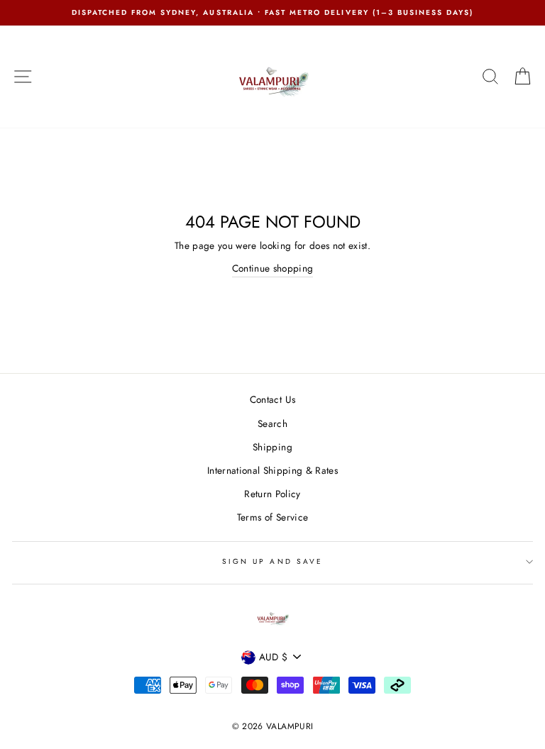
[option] (272, 12)
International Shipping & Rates (272, 470)
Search (272, 423)
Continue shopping (273, 268)
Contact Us (272, 399)
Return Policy (272, 494)
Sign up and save (272, 561)
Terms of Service (272, 517)
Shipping (272, 447)
